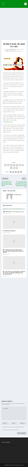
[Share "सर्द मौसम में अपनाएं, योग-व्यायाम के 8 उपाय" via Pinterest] (16, 165)
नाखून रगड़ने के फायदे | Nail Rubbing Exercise (13, 211)
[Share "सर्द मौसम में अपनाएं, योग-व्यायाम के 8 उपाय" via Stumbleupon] (11, 168)
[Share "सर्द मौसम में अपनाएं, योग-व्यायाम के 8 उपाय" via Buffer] (22, 165)
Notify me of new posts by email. (11, 429)
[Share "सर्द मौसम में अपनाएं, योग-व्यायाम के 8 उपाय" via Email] (14, 168)
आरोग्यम (7, 51)
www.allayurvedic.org (8, 122)
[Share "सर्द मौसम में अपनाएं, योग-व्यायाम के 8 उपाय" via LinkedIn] (19, 165)
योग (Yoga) (11, 51)
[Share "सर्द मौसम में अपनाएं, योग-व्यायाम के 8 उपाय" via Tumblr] (14, 165)
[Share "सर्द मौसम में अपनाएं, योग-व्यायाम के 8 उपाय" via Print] (16, 168)
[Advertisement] (14, 22)
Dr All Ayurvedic (12, 49)
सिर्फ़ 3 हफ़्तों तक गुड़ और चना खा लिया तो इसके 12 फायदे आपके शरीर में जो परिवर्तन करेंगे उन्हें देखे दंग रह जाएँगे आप (13, 251)
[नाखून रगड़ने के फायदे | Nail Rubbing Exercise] (14, 209)
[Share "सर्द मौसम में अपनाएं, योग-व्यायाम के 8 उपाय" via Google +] (11, 165)
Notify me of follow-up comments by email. (13, 427)
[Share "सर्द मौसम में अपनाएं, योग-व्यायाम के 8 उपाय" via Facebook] (5, 165)
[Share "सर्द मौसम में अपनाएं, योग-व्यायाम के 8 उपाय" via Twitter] (8, 165)
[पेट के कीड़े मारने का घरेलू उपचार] (14, 222)
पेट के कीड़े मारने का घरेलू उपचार (9, 230)
